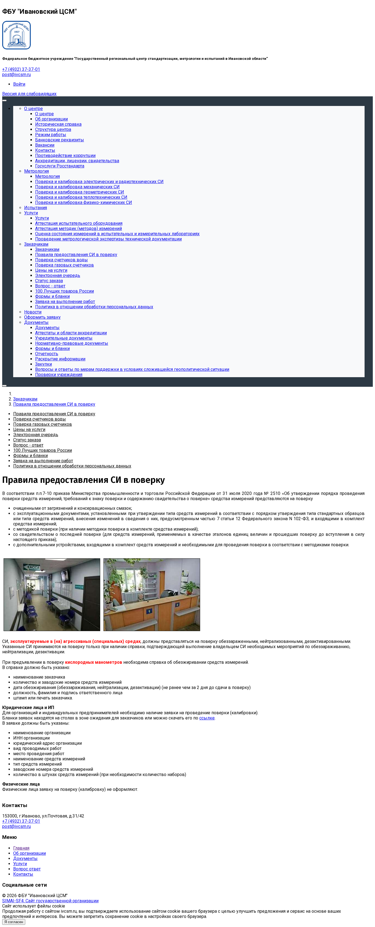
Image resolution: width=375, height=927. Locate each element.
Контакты (23, 874)
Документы (25, 858)
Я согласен (13, 922)
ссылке (207, 718)
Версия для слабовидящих (29, 93)
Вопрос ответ (27, 869)
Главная (21, 848)
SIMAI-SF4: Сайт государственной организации (50, 900)
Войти (19, 84)
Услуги (20, 863)
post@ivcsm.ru (16, 74)
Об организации (29, 853)
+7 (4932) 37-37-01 (21, 69)
